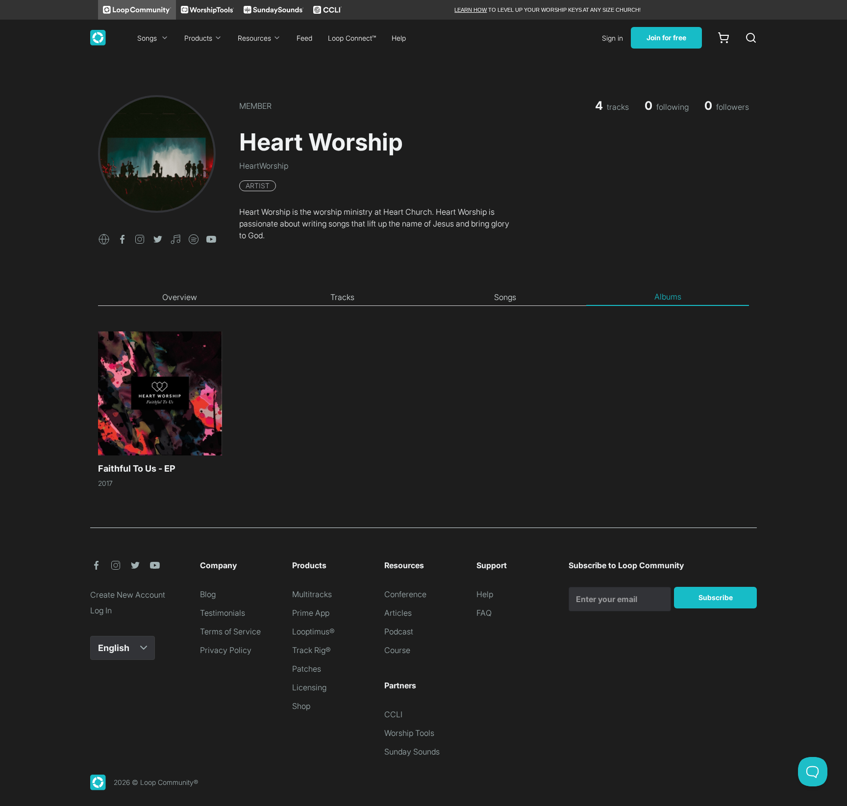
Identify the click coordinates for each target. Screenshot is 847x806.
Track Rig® (311, 650)
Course (397, 650)
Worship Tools (409, 733)
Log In (101, 610)
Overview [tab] (179, 297)
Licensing (309, 687)
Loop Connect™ (352, 38)
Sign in (612, 38)
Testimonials (222, 613)
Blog (208, 594)
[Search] (751, 38)
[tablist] (423, 297)
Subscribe (715, 597)
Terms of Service (230, 631)
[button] (104, 238)
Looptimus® (313, 631)
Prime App (310, 613)
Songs (147, 38)
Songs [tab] (505, 297)
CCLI (393, 714)
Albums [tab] (667, 297)
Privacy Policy (225, 650)
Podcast (398, 631)
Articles (398, 613)
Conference (405, 594)
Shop (301, 706)
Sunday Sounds (412, 751)
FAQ (484, 613)
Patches (306, 669)
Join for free (666, 37)
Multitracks (312, 594)
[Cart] (723, 38)
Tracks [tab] (342, 297)
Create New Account (127, 595)
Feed (304, 38)
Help (399, 38)
